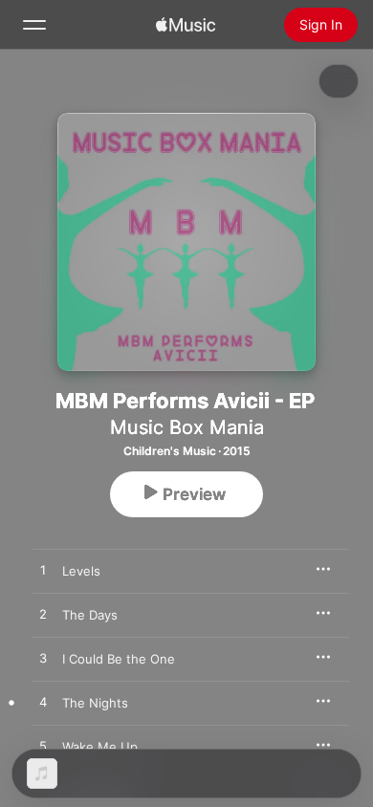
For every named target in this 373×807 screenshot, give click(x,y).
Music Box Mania (187, 427)
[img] (185, 24)
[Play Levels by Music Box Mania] (43, 570)
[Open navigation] (34, 25)
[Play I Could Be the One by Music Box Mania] (43, 658)
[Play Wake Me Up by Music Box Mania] (43, 746)
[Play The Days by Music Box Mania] (43, 614)
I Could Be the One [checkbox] (118, 658)
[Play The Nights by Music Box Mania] (43, 702)
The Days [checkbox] (90, 614)
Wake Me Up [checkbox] (100, 746)
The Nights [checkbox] (95, 702)
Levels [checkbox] (81, 570)
